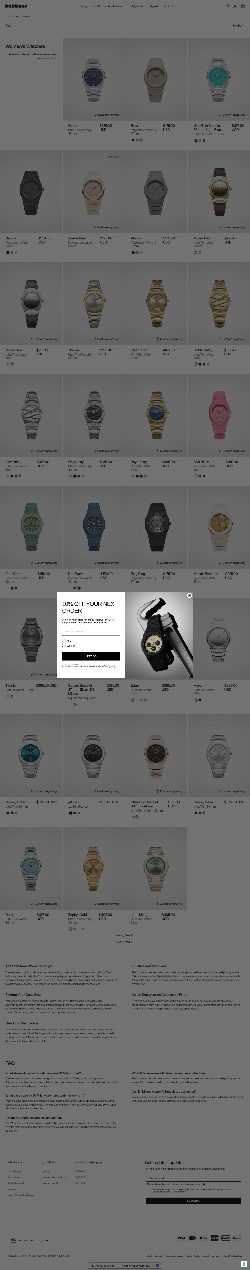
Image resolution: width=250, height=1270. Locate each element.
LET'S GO (91, 656)
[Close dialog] (189, 595)
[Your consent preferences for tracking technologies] (244, 1264)
